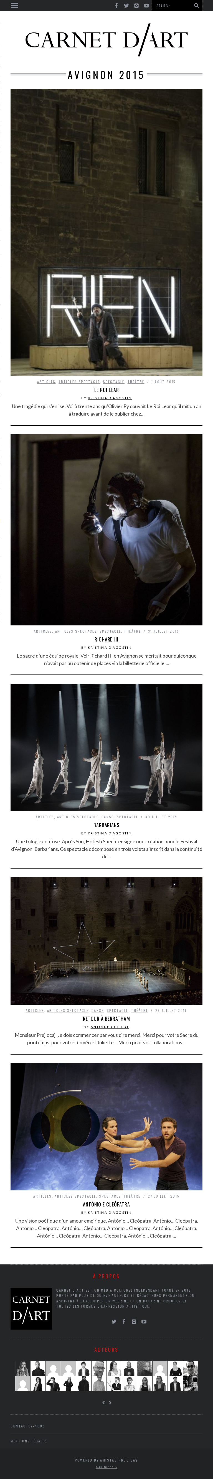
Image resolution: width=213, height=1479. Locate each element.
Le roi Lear (106, 389)
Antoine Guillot (110, 1027)
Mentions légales (29, 1441)
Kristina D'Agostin (110, 398)
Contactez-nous (28, 1426)
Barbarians (106, 825)
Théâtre (136, 381)
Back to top (105, 1467)
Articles (46, 381)
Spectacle (114, 381)
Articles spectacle (79, 381)
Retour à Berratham (106, 1018)
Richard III (106, 639)
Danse (108, 816)
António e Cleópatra (106, 1204)
